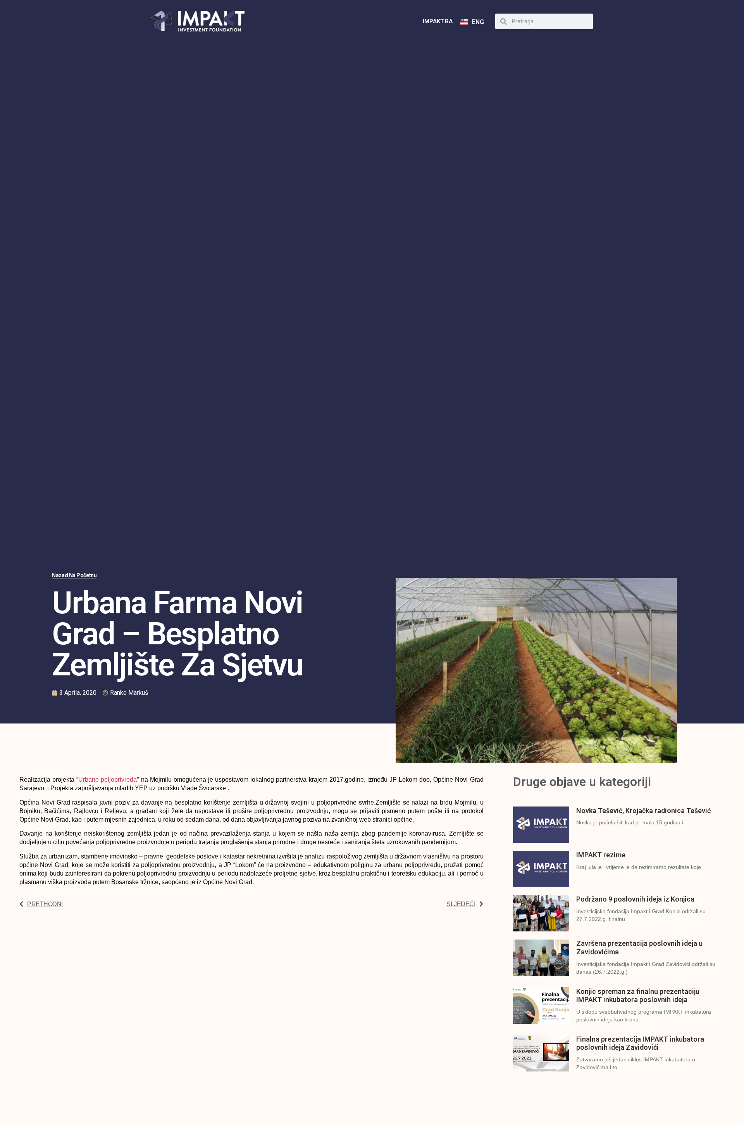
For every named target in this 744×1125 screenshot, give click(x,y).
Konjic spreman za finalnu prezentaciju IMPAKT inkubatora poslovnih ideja (637, 995)
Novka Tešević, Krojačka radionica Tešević (643, 811)
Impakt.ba (438, 21)
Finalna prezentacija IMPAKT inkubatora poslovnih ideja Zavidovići (640, 1043)
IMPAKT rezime (600, 855)
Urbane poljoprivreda (107, 779)
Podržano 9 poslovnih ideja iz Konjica (635, 899)
